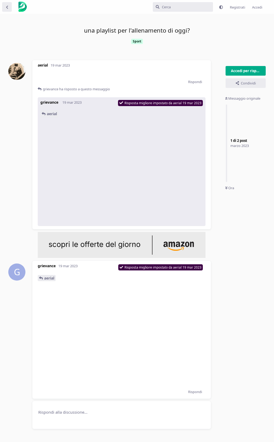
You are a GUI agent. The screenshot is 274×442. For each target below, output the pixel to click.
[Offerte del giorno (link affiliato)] (122, 256)
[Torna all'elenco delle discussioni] (7, 7)
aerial (52, 113)
